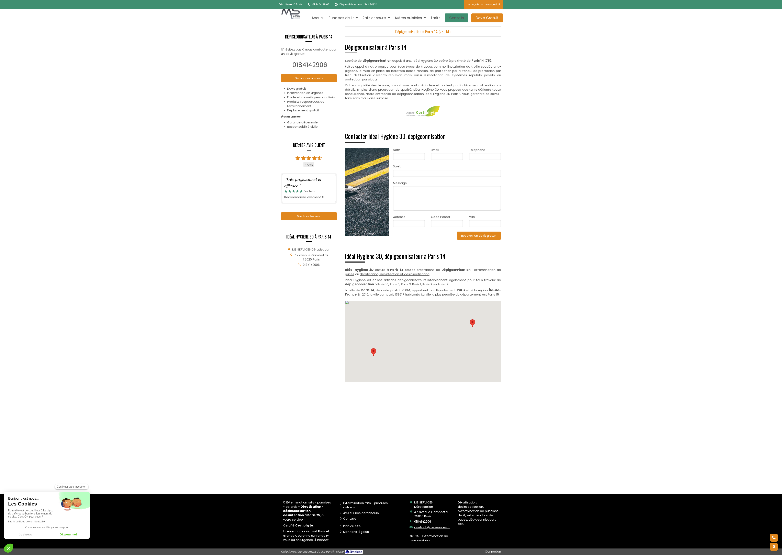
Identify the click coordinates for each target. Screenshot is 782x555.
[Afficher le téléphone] (774, 538)
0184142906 (309, 64)
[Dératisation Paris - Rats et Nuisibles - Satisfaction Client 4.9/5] (290, 12)
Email (435, 150)
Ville (472, 217)
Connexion (493, 551)
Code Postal (440, 217)
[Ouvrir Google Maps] (774, 547)
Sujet (397, 166)
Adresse (399, 217)
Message (400, 183)
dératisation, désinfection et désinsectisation (394, 274)
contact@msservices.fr (432, 527)
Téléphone (477, 150)
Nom (396, 150)
